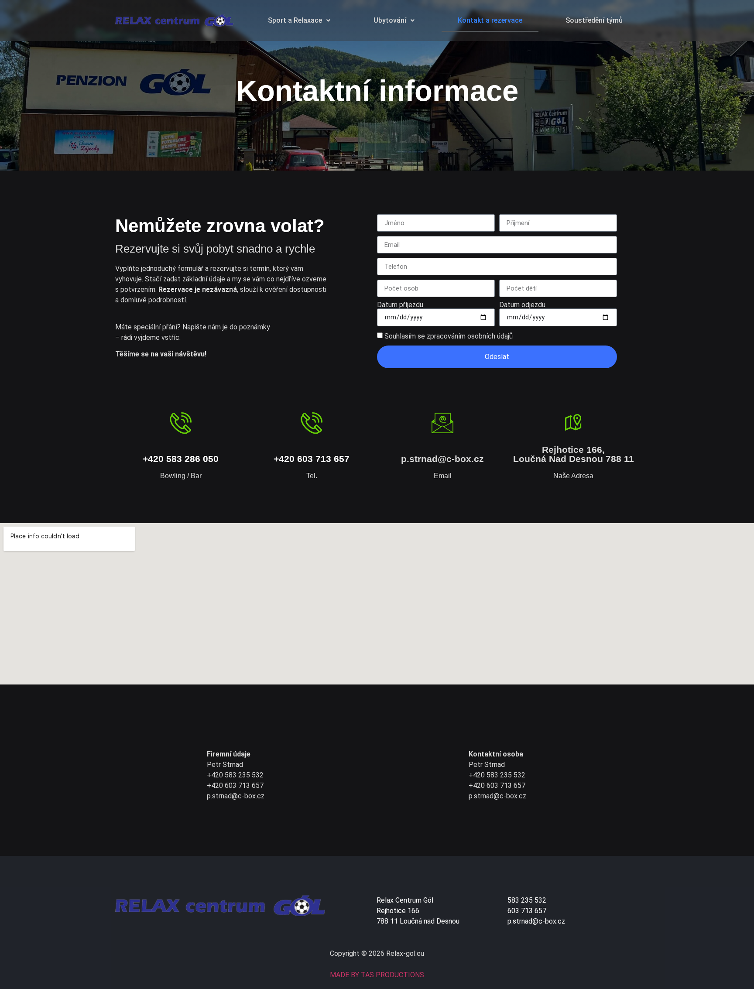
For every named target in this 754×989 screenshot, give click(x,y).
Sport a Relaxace (295, 20)
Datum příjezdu (400, 304)
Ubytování (390, 20)
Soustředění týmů (594, 20)
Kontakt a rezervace (490, 20)
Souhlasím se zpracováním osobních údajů (448, 336)
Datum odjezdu (522, 304)
